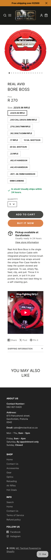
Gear (9, 472)
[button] (9, 73)
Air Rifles (11, 485)
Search (10, 502)
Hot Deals (12, 490)
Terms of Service (15, 515)
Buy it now (25, 223)
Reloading (12, 481)
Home (10, 459)
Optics (10, 476)
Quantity (13, 199)
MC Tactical (22, 548)
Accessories (13, 468)
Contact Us (12, 463)
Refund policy (14, 519)
